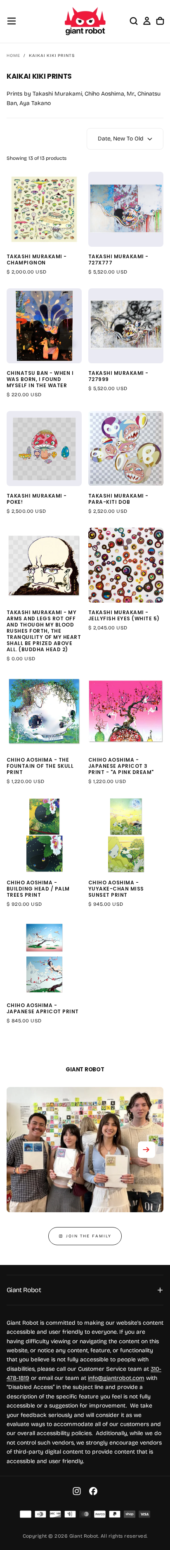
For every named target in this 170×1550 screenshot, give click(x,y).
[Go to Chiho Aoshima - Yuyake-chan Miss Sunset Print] (125, 835)
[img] (25, 1514)
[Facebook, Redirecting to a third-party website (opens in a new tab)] (93, 1491)
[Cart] (160, 21)
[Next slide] (146, 1149)
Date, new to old (121, 138)
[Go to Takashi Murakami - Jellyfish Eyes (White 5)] (125, 565)
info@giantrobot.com (116, 1378)
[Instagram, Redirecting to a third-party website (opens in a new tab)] (77, 1491)
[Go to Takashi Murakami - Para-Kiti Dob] (125, 448)
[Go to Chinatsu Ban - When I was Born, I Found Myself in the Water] (44, 325)
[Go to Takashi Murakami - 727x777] (125, 209)
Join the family (88, 1236)
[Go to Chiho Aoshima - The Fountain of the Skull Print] (44, 712)
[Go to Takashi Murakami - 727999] (125, 325)
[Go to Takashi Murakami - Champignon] (44, 209)
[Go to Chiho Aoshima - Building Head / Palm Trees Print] (44, 835)
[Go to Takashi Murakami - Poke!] (44, 448)
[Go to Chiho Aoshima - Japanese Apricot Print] (44, 958)
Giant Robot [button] (24, 1290)
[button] (12, 21)
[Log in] (147, 21)
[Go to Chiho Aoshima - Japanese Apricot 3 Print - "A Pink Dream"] (125, 712)
